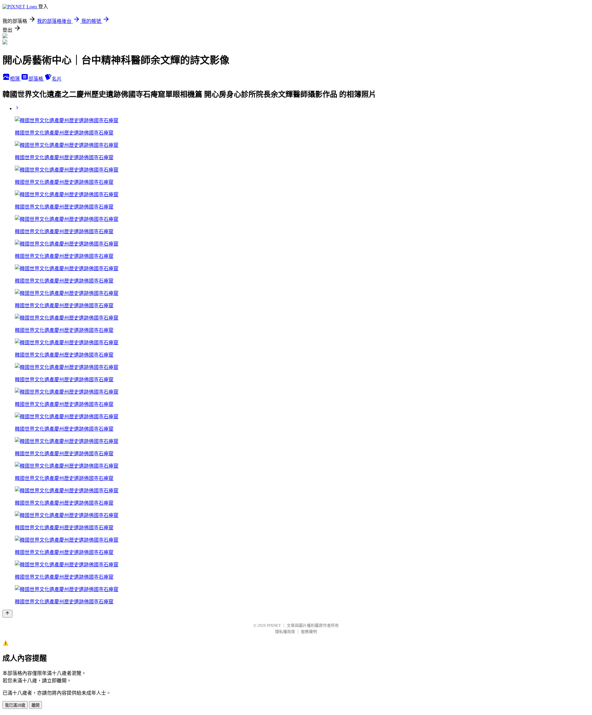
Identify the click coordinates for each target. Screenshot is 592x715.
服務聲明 (309, 631)
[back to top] (7, 614)
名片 (57, 78)
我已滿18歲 (15, 705)
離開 (35, 705)
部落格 (36, 78)
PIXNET (274, 625)
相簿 (15, 78)
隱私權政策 (285, 631)
